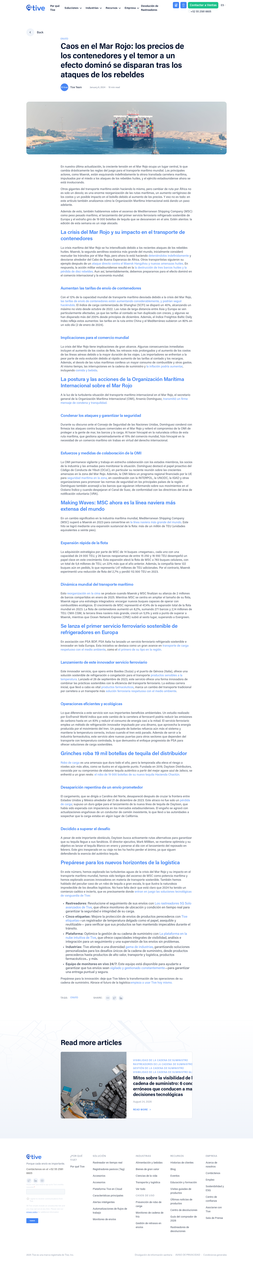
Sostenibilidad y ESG (215, 1188)
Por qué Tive (55, 8)
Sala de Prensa (214, 1218)
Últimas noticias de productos (181, 1201)
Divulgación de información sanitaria (153, 1255)
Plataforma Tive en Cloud (107, 1189)
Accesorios (99, 1176)
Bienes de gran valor (147, 1169)
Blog (173, 1169)
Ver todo (140, 1189)
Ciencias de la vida (146, 1176)
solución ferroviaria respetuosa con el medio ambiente (141, 691)
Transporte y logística (148, 1182)
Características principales (108, 1195)
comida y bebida (86, 370)
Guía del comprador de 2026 (183, 1219)
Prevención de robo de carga (148, 1204)
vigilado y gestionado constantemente (137, 968)
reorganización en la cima (83, 593)
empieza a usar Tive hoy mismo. (151, 982)
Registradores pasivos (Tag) (109, 1169)
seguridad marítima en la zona (87, 478)
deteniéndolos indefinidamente (169, 255)
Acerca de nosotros (211, 1165)
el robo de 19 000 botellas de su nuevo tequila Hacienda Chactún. (137, 774)
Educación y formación (183, 1182)
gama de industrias (139, 947)
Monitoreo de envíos (104, 1219)
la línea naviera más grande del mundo (155, 522)
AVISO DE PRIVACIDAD (187, 1255)
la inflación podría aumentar (164, 366)
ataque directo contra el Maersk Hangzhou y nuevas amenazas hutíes (137, 263)
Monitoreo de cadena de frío (149, 1215)
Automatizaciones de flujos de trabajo (110, 1211)
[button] (223, 5)
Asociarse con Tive (214, 1209)
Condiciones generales (215, 1255)
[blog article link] (93, 1085)
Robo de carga (70, 762)
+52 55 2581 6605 (201, 11)
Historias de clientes (181, 1163)
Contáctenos (213, 1173)
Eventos (174, 1176)
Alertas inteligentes (104, 1202)
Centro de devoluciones (183, 1210)
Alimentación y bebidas (149, 1163)
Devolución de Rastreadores (149, 8)
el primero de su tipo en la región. (140, 649)
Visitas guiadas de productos (180, 1191)
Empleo (210, 1180)
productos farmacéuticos (117, 687)
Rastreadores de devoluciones (179, 1229)
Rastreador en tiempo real (107, 1163)
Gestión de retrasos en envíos (148, 1225)
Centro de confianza (211, 1199)
